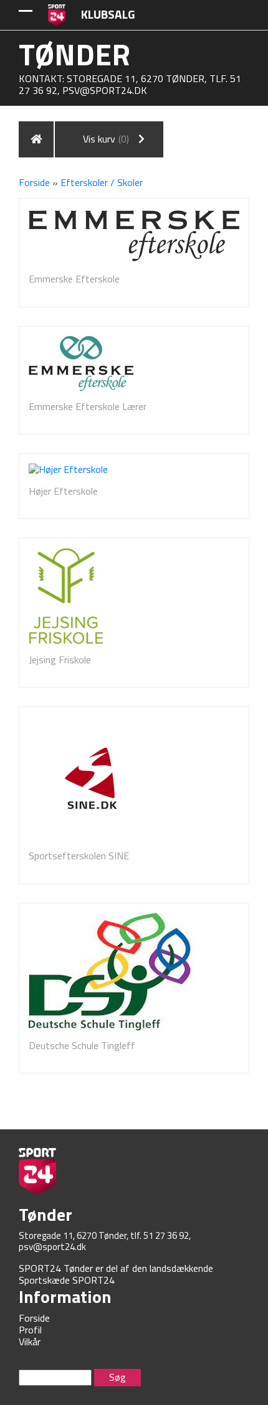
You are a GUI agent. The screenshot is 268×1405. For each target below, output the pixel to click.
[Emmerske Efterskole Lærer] (81, 363)
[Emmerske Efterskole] (134, 236)
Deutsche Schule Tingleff (82, 1045)
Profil (30, 1329)
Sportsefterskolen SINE (79, 855)
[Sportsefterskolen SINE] (91, 778)
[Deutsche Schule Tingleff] (111, 971)
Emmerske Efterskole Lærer (87, 406)
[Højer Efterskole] (68, 469)
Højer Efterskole (63, 490)
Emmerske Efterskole (74, 278)
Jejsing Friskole (60, 659)
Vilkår (30, 1341)
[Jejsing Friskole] (66, 596)
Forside (34, 182)
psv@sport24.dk (104, 90)
